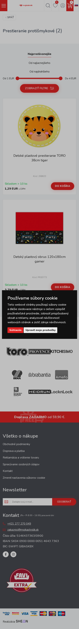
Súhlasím (15, 330)
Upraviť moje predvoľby (40, 330)
